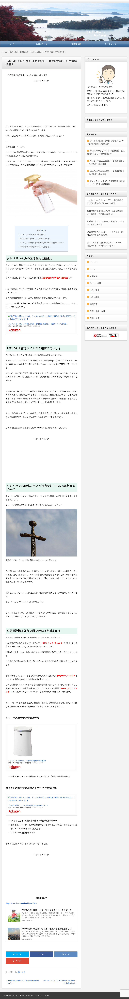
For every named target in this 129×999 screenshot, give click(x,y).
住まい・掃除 (95, 283)
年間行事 (93, 304)
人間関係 (93, 276)
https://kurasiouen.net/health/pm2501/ (21, 903)
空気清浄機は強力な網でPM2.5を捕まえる (34, 247)
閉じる (43, 230)
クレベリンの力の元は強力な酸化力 (32, 235)
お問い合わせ (41, 44)
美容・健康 (21, 972)
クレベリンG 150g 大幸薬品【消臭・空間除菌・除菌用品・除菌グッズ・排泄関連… (37, 324)
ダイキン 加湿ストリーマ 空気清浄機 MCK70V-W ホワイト (28, 805)
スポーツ (93, 262)
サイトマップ (110, 44)
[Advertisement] (41, 102)
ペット (92, 269)
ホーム (11, 44)
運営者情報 (76, 44)
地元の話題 (94, 297)
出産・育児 (94, 290)
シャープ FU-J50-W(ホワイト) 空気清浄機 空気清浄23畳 (27, 761)
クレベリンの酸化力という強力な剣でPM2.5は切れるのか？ (41, 243)
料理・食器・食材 (97, 311)
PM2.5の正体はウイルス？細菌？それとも (34, 239)
